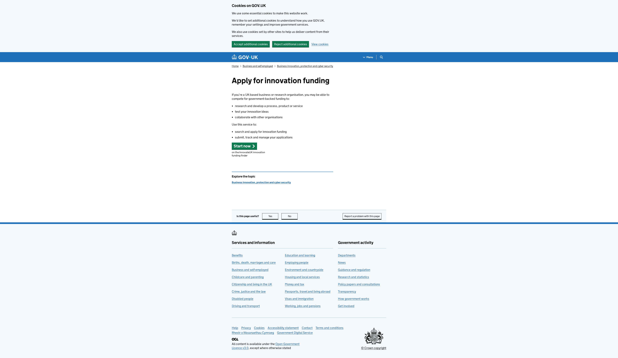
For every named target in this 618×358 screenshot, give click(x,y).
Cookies (259, 328)
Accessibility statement (283, 328)
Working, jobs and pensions (303, 306)
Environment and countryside (304, 270)
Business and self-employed (258, 66)
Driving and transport (246, 306)
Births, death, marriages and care (254, 262)
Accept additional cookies (251, 44)
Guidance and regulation (354, 270)
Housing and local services (302, 277)
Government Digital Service (295, 333)
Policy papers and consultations (359, 284)
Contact (307, 328)
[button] (244, 146)
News (342, 262)
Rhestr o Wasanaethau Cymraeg (253, 333)
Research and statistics (353, 277)
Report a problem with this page (362, 216)
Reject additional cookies (290, 44)
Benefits (237, 255)
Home (235, 66)
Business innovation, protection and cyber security (305, 66)
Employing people (296, 262)
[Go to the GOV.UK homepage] (245, 57)
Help (235, 328)
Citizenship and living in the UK (252, 284)
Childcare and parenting (248, 277)
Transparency (347, 291)
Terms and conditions (329, 328)
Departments (347, 255)
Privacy (246, 328)
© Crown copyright (373, 348)
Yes (273, 216)
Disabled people (242, 299)
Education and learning (300, 255)
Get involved (346, 306)
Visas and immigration (299, 299)
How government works (353, 299)
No (293, 216)
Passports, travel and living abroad (307, 291)
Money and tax (294, 284)
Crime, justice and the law (249, 291)
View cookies (319, 44)
